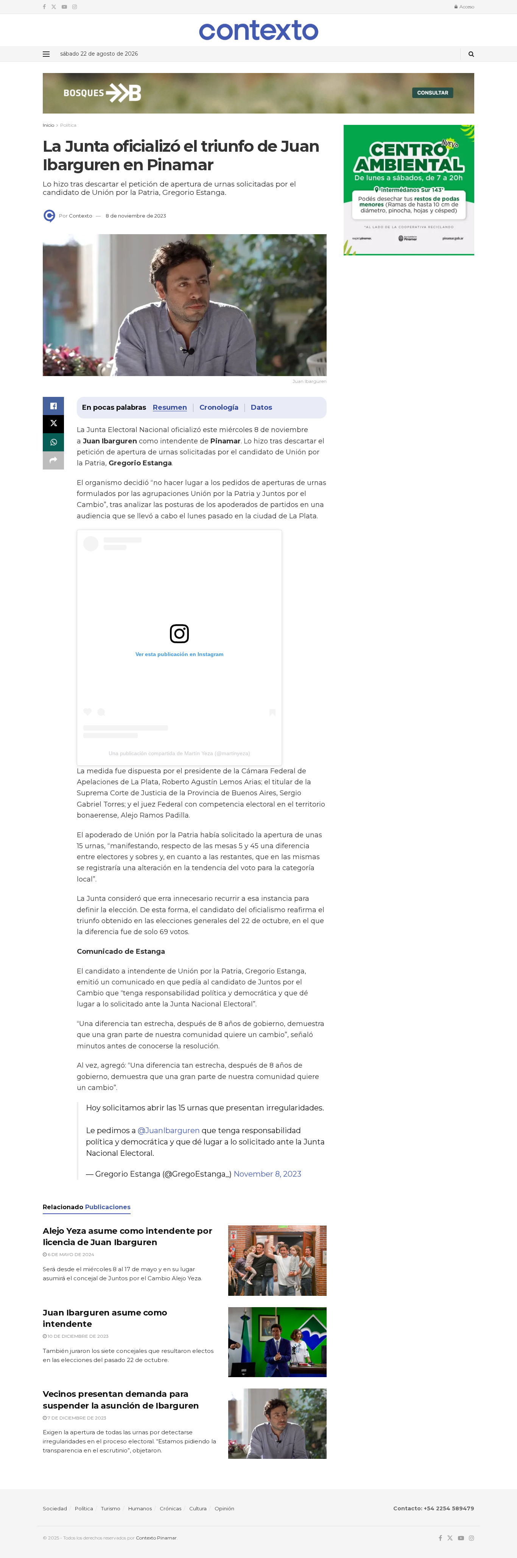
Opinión (224, 1508)
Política (68, 125)
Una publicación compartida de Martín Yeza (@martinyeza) (179, 753)
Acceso (466, 6)
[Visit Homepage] (258, 30)
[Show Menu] (46, 54)
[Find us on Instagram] (74, 7)
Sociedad (55, 1508)
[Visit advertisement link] (258, 99)
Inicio (48, 125)
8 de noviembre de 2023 (136, 216)
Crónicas (170, 1508)
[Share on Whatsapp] (53, 442)
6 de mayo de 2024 (70, 1254)
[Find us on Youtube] (64, 7)
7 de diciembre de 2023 (76, 1418)
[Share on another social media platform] (53, 460)
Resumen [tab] (170, 407)
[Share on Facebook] (53, 406)
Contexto (80, 216)
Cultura (198, 1508)
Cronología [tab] (218, 407)
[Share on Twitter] (53, 424)
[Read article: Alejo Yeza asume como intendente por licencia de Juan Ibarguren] (277, 1260)
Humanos (140, 1508)
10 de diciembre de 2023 (78, 1336)
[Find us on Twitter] (53, 7)
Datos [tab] (261, 407)
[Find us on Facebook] (44, 7)
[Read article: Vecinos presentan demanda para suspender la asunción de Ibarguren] (277, 1424)
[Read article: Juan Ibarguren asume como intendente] (277, 1342)
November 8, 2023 (267, 1174)
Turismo (110, 1508)
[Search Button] (471, 54)
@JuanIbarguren (169, 1130)
